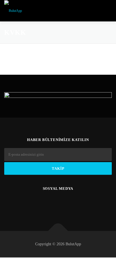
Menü (106, 10)
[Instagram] (78, 204)
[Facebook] (51, 204)
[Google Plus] (65, 204)
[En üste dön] (58, 231)
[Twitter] (37, 204)
